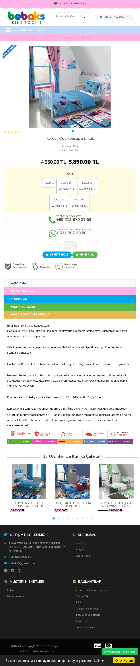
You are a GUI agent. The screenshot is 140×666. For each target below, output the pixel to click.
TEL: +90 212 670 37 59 (71, 3)
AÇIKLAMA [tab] (18, 283)
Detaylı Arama (15, 596)
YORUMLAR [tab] (19, 299)
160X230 (59, 203)
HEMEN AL (86, 254)
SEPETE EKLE (58, 254)
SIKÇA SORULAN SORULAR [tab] (30, 315)
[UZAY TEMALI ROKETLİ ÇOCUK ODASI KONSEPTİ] (29, 481)
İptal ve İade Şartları (87, 615)
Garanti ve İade (84, 627)
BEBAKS (74, 150)
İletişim (79, 549)
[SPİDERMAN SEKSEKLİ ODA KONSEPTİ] (73, 481)
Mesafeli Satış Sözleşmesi (90, 590)
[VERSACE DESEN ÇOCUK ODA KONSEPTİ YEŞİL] (116, 481)
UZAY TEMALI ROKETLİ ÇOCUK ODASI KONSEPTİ (29, 504)
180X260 (80, 203)
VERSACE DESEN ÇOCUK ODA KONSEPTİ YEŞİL (116, 504)
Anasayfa (53, 37)
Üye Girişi (80, 543)
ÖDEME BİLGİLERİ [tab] (23, 291)
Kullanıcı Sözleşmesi (87, 608)
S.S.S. (78, 602)
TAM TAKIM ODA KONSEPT (78, 37)
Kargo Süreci (82, 621)
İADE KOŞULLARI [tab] (23, 307)
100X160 (66, 186)
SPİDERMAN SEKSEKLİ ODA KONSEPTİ (73, 504)
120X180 (87, 186)
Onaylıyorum (124, 660)
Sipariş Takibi (83, 556)
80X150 (48, 182)
